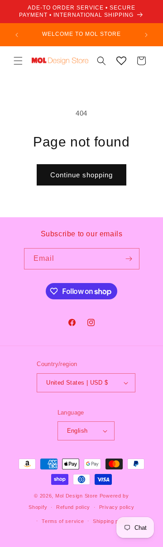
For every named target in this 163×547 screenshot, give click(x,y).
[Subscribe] (129, 258)
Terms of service (63, 521)
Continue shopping (81, 175)
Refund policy (73, 507)
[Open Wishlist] (121, 61)
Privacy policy (116, 507)
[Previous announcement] (17, 35)
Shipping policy (111, 521)
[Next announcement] (146, 35)
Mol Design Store (76, 495)
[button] (18, 61)
